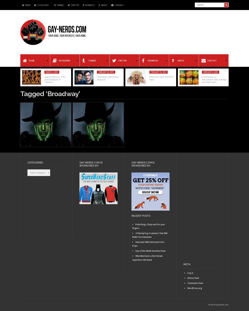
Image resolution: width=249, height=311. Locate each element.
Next (226, 77)
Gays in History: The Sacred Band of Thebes (54, 79)
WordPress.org (194, 288)
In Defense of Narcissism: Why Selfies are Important (214, 79)
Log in (190, 273)
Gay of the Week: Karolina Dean (150, 251)
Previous (22, 77)
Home (25, 5)
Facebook (90, 5)
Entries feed (193, 278)
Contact (119, 5)
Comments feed (195, 283)
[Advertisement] (202, 209)
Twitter (75, 5)
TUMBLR (60, 5)
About (104, 5)
